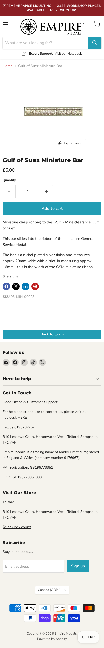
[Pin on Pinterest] (35, 286)
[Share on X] (16, 286)
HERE (22, 417)
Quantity (9, 180)
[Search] (94, 43)
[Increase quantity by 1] (46, 191)
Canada (50, 590)
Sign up (78, 566)
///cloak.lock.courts (17, 527)
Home (8, 66)
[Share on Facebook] (6, 286)
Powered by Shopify (52, 639)
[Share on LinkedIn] (25, 286)
